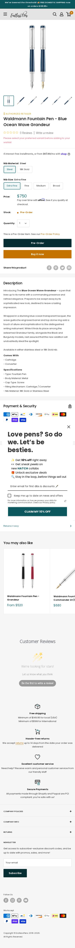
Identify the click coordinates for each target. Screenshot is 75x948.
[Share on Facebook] (49, 267)
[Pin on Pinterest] (55, 267)
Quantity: (9, 223)
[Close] (69, 427)
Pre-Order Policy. (50, 234)
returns (20, 743)
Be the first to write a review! (37, 683)
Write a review (44, 132)
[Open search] (55, 14)
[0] (68, 14)
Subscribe (15, 873)
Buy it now (37, 254)
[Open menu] (5, 14)
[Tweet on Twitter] (62, 267)
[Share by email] (69, 267)
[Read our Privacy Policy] (65, 501)
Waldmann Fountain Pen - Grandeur (23, 598)
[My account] (61, 14)
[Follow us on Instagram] (12, 900)
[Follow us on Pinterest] (19, 900)
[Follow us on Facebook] (5, 900)
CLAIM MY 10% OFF (37, 512)
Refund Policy (11, 526)
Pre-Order (37, 243)
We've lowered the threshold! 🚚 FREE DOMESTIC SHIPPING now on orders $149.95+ (37, 4)
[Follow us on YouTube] (25, 900)
